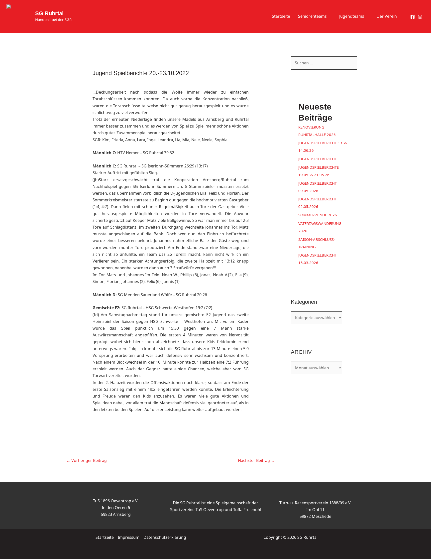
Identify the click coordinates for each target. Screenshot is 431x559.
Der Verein (387, 16)
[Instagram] (420, 16)
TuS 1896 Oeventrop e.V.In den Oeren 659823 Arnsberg (115, 507)
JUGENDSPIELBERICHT (317, 158)
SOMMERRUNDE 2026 (317, 214)
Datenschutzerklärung (164, 537)
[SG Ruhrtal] (18, 16)
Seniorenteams (312, 16)
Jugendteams (351, 16)
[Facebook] (412, 16)
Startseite (281, 16)
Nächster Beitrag (256, 460)
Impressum (128, 537)
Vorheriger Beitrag (86, 460)
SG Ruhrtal (49, 13)
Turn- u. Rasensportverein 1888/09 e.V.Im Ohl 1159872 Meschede (315, 509)
